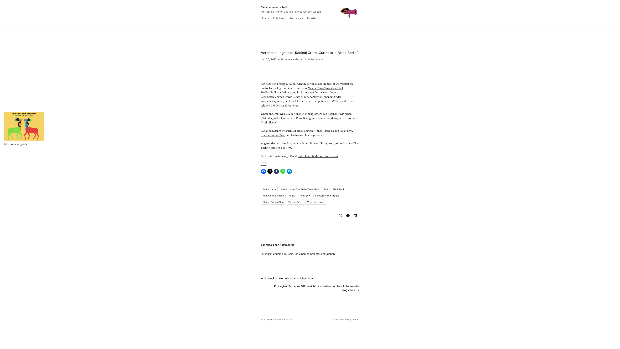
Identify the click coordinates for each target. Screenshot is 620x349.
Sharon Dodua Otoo (273, 135)
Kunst (292, 195)
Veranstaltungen (315, 202)
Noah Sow (346, 131)
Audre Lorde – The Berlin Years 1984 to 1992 (304, 189)
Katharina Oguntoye (273, 195)
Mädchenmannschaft (274, 7)
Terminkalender (290, 59)
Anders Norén (352, 319)
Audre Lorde (269, 189)
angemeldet (280, 253)
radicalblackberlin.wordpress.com (318, 156)
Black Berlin (339, 189)
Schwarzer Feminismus (327, 195)
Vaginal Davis (336, 114)
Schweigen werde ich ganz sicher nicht (289, 278)
